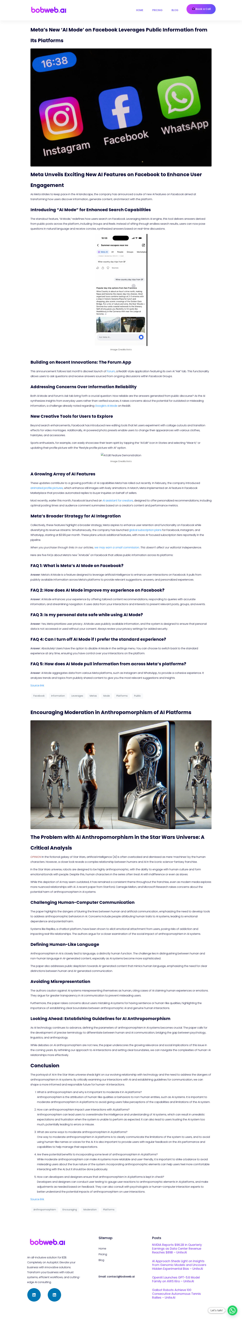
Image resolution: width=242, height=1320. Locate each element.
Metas (93, 695)
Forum (111, 371)
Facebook (39, 695)
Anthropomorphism (44, 1209)
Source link (37, 685)
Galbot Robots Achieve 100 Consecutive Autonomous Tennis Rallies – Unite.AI (176, 1294)
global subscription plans (145, 530)
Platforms (122, 695)
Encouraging (70, 1209)
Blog (175, 10)
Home (139, 10)
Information (58, 695)
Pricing (157, 10)
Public (137, 695)
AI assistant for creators (118, 500)
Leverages (77, 695)
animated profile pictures (46, 488)
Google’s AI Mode (106, 406)
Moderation (90, 1209)
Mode (106, 695)
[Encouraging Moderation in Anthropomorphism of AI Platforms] (121, 775)
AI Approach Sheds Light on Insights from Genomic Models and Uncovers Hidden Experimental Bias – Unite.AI (179, 1265)
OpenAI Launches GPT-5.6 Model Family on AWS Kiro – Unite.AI (176, 1279)
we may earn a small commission (116, 547)
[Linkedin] (34, 1295)
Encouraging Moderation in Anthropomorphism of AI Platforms (110, 712)
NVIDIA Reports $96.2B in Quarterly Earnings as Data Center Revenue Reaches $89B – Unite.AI (177, 1248)
